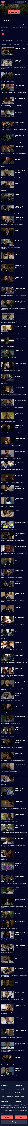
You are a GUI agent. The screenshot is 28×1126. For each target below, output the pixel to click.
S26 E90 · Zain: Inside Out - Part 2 (20, 1069)
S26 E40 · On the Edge (20, 522)
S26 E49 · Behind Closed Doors (19, 606)
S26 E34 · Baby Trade (20, 451)
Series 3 (16, 44)
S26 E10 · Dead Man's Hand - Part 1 (20, 158)
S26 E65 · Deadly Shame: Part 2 (19, 802)
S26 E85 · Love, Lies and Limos (20, 1006)
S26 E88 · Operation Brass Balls (20, 1044)
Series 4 (23, 44)
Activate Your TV (5, 1093)
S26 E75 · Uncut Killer (20, 921)
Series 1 (3, 44)
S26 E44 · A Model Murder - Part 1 (19, 571)
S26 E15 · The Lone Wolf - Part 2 (19, 218)
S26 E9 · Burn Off (19, 146)
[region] (14, 1114)
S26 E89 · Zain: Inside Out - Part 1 (20, 1056)
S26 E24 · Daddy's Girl (20, 327)
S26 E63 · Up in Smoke (20, 776)
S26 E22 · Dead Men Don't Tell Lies (20, 302)
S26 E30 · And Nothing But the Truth (20, 401)
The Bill (5, 20)
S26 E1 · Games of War (20, 49)
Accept (21, 1117)
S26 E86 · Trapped (19, 1018)
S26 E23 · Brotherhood (20, 314)
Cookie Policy (18, 1093)
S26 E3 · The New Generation (19, 73)
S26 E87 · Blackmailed (20, 1030)
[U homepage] (3, 2)
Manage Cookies (19, 1096)
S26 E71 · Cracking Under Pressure (19, 877)
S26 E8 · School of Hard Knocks (19, 136)
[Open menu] (25, 2)
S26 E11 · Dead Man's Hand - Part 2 (20, 171)
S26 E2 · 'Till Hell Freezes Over (19, 61)
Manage (14, 1122)
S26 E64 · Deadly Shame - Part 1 (19, 789)
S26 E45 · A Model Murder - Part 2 (19, 582)
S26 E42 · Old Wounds (20, 546)
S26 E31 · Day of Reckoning (19, 414)
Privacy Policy (18, 1089)
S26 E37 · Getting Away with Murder (19, 487)
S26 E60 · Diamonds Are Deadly (20, 741)
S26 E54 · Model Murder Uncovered (19, 669)
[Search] (15, 2)
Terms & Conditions (6, 1096)
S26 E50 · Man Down (20, 617)
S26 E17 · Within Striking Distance (19, 241)
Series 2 (10, 44)
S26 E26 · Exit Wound (20, 351)
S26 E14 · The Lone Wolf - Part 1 (19, 207)
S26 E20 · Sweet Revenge (19, 278)
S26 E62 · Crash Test (20, 764)
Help (2, 1089)
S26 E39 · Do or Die (19, 511)
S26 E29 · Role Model (20, 387)
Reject (7, 1117)
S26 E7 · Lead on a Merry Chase (19, 123)
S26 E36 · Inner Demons (18, 476)
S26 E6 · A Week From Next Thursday (20, 111)
